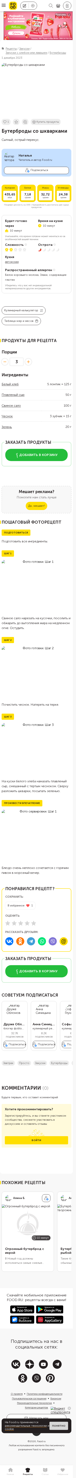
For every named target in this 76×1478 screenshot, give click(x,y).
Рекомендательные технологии (34, 1403)
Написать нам (38, 1418)
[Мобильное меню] (4, 6)
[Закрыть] (69, 1408)
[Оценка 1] (7, 923)
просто (24, 1063)
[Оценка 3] (20, 923)
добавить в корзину (38, 455)
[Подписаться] (46, 1198)
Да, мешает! (36, 506)
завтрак (8, 1063)
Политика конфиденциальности (44, 1393)
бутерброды (59, 1063)
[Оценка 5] (33, 923)
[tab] (10, 1472)
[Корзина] (58, 6)
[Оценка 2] (14, 923)
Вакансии (55, 1398)
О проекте (17, 1393)
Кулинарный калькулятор (21, 310)
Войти (36, 1140)
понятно (58, 1425)
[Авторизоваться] (67, 6)
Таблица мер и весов (18, 321)
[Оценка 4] (27, 923)
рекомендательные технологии (26, 1425)
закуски (40, 1063)
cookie (9, 1429)
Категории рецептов (36, 1407)
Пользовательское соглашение (29, 1398)
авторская (12, 262)
